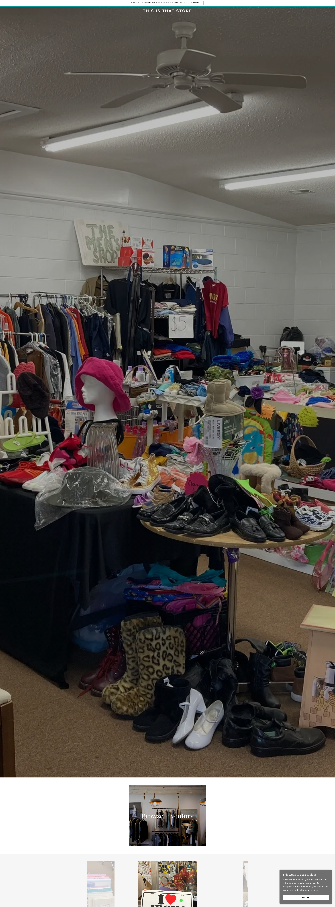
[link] (167, 11)
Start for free (195, 3)
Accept (305, 897)
